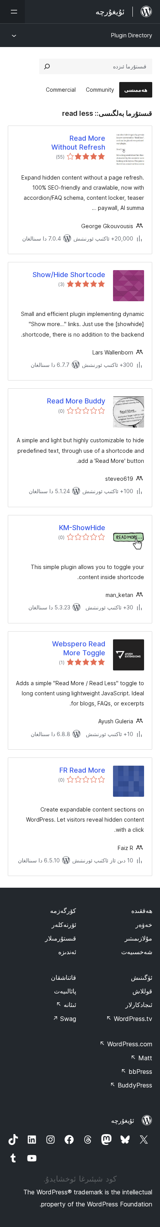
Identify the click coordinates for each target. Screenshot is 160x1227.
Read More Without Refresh (78, 142)
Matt (141, 1058)
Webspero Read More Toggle (78, 648)
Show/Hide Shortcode (69, 275)
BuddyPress (131, 1085)
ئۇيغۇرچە (122, 1120)
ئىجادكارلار (138, 1005)
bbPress (136, 1071)
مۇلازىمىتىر (138, 938)
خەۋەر (144, 925)
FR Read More (82, 770)
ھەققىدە (141, 911)
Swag (64, 1019)
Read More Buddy (76, 401)
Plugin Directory (131, 35)
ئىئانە (66, 1005)
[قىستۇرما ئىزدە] (47, 66)
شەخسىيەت (136, 952)
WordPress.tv (129, 1019)
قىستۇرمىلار (60, 938)
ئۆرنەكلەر (64, 925)
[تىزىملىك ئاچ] (12, 11)
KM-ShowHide (82, 528)
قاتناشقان (63, 977)
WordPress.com (125, 1044)
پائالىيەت (65, 991)
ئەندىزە (67, 952)
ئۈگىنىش (141, 977)
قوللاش (142, 991)
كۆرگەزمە (63, 911)
